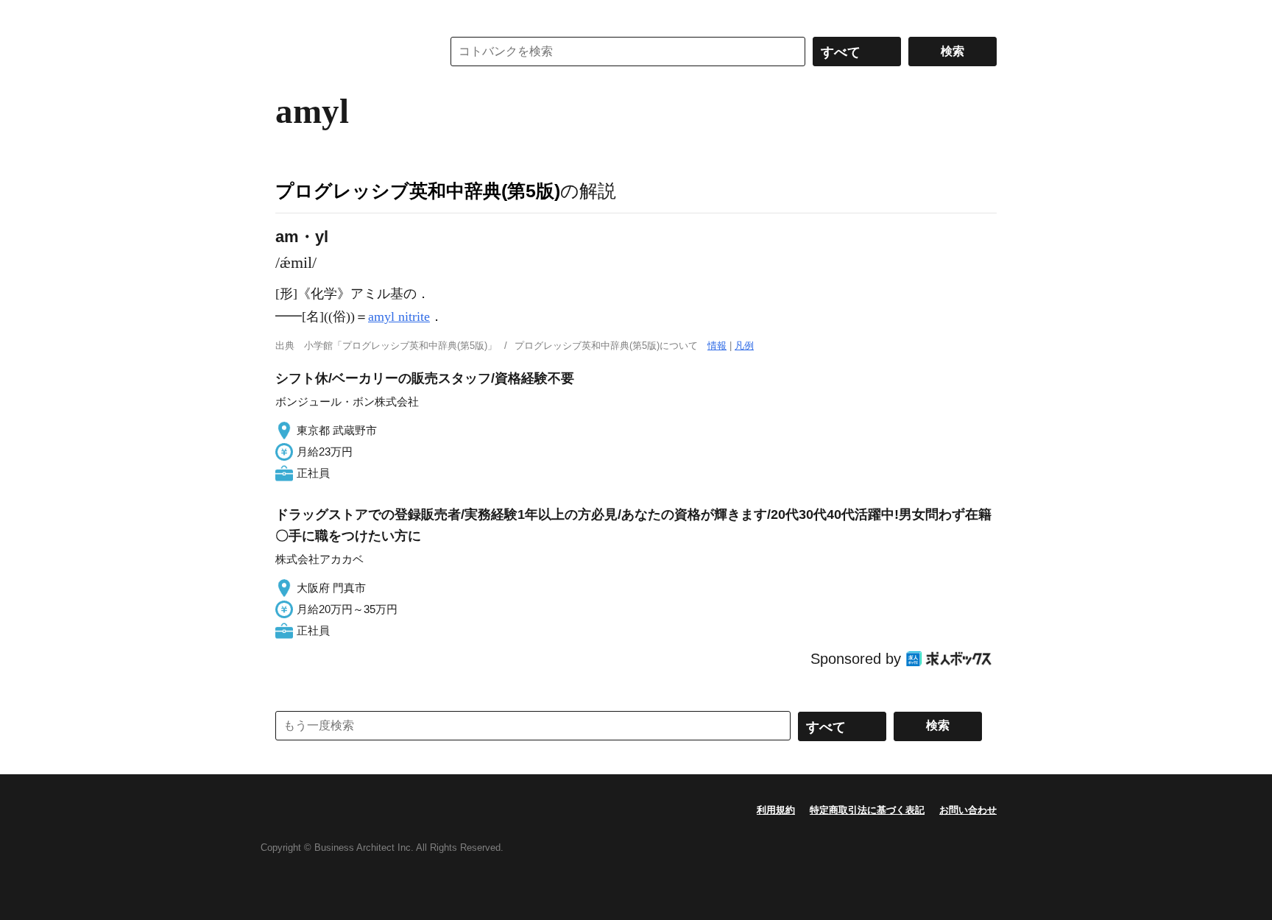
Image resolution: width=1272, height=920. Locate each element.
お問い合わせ (968, 809)
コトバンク (348, 51)
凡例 (744, 345)
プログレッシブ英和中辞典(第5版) (417, 190)
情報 (717, 345)
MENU (290, 14)
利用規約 (776, 809)
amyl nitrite (399, 316)
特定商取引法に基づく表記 (867, 809)
